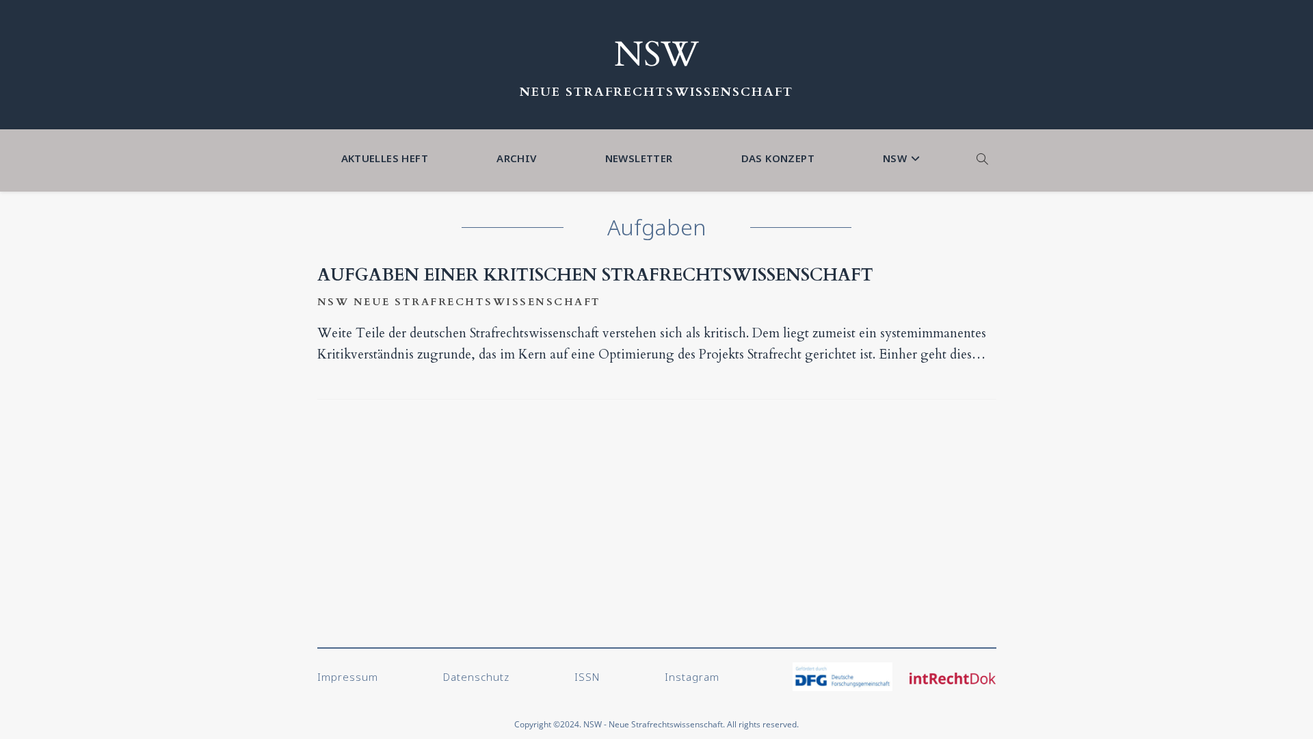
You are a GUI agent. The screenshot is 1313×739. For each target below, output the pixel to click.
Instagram (692, 677)
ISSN (587, 677)
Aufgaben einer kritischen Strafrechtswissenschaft (595, 275)
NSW (656, 54)
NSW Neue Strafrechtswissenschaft (459, 302)
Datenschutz (476, 677)
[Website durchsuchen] (982, 160)
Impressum (347, 677)
